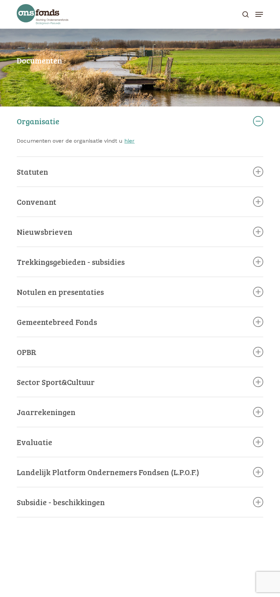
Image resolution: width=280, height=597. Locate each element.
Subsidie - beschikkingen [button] (61, 502)
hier (129, 141)
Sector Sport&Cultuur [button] (56, 381)
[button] (259, 14)
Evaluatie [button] (34, 442)
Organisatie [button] (38, 121)
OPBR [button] (27, 351)
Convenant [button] (36, 201)
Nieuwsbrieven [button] (44, 231)
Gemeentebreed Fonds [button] (57, 321)
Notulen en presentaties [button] (60, 291)
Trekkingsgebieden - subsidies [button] (71, 261)
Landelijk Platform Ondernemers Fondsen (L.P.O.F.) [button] (108, 472)
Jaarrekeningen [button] (46, 412)
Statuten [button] (32, 171)
